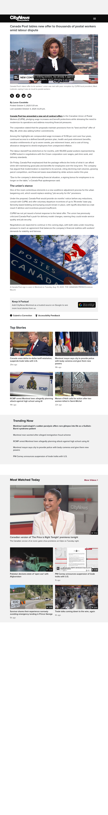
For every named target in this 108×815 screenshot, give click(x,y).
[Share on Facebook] (18, 96)
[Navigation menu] (95, 18)
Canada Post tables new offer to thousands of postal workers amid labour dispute (53, 28)
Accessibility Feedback (49, 315)
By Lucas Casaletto (19, 102)
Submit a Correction (22, 315)
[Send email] (29, 96)
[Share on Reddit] (24, 96)
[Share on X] (12, 96)
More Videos (90, 480)
